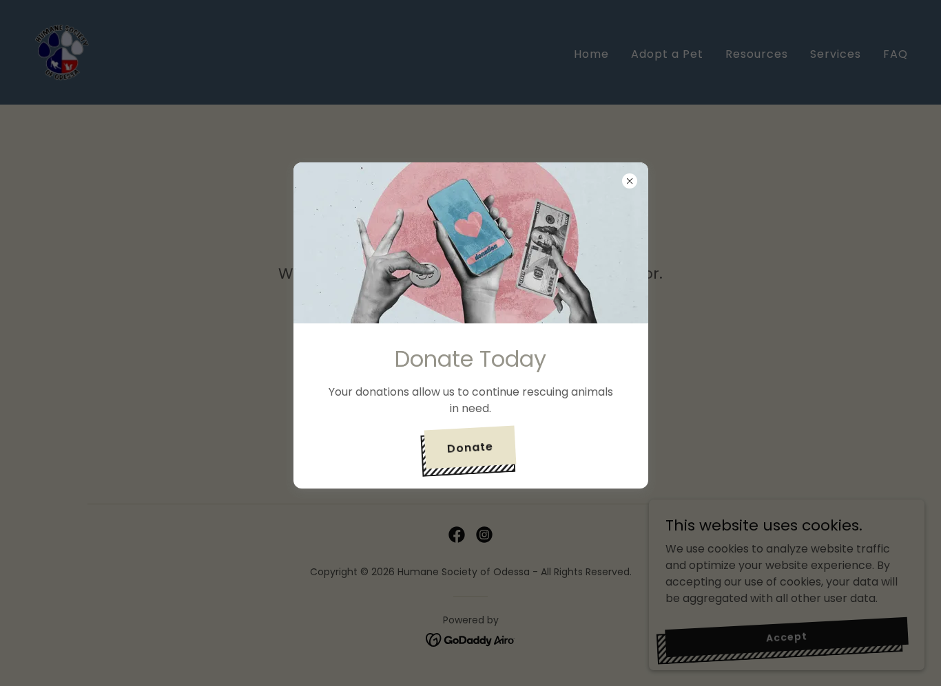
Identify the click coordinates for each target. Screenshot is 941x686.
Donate (470, 446)
